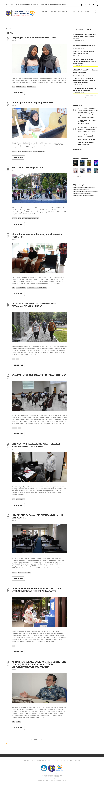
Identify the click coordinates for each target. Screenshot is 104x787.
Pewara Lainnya (76, 176)
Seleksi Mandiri (20, 499)
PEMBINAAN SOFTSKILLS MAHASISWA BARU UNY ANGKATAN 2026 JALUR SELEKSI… (84, 36)
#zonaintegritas (84, 189)
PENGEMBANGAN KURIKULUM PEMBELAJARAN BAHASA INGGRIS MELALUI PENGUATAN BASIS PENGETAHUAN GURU (87, 141)
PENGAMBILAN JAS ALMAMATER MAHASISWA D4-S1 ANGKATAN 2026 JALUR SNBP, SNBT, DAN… (84, 80)
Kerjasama (76, 193)
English (96, 1)
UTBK (13, 86)
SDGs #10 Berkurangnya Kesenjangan (36, 287)
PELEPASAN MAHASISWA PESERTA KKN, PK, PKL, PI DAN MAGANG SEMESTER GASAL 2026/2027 (85, 61)
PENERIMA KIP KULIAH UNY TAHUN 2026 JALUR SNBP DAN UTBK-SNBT (85, 89)
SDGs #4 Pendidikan (21, 86)
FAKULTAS (79, 11)
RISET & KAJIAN (71, 12)
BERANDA (44, 11)
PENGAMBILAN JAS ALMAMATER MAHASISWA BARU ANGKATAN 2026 (84, 45)
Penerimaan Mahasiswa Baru (41, 760)
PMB (17, 359)
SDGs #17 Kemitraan (89, 187)
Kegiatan (14, 151)
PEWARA (69, 760)
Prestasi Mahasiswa (88, 195)
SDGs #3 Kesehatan (85, 193)
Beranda (26, 760)
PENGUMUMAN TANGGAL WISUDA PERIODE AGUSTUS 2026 (83, 53)
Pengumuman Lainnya (91, 96)
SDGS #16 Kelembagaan (38, 151)
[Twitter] (85, 5)
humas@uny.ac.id (44, 4)
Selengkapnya (77, 150)
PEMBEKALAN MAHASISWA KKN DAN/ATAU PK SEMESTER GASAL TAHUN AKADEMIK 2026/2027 (85, 71)
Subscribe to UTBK (6, 743)
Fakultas (55, 760)
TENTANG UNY (52, 12)
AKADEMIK (61, 12)
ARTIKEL (62, 760)
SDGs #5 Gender (31, 86)
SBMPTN (18, 721)
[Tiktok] (97, 4)
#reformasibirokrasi (79, 191)
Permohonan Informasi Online (58, 4)
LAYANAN (87, 12)
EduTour (77, 760)
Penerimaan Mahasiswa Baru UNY (30, 218)
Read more (19, 93)
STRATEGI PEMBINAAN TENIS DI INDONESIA (87, 121)
